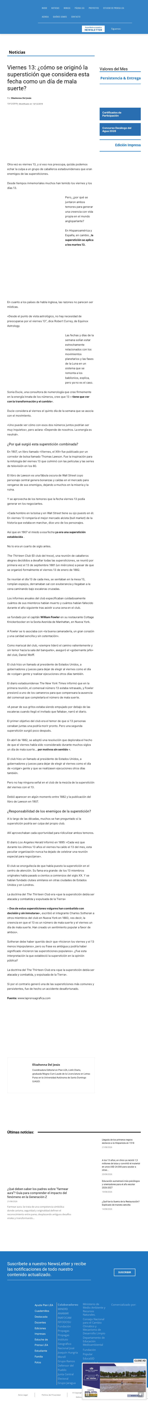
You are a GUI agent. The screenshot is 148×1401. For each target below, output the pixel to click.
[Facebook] (124, 28)
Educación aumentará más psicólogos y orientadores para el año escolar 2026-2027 (121, 1184)
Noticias (17, 52)
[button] (136, 13)
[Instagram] (128, 28)
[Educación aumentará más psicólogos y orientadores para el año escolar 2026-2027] (88, 1187)
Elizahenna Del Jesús (21, 98)
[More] (91, 99)
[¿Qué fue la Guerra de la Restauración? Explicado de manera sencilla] (88, 1208)
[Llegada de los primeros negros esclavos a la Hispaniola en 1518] (88, 1146)
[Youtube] (137, 28)
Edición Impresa (128, 145)
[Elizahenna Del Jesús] (20, 1075)
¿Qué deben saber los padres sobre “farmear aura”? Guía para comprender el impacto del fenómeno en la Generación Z (37, 1193)
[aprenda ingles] (120, 90)
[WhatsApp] (81, 99)
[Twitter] (133, 28)
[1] (120, 100)
